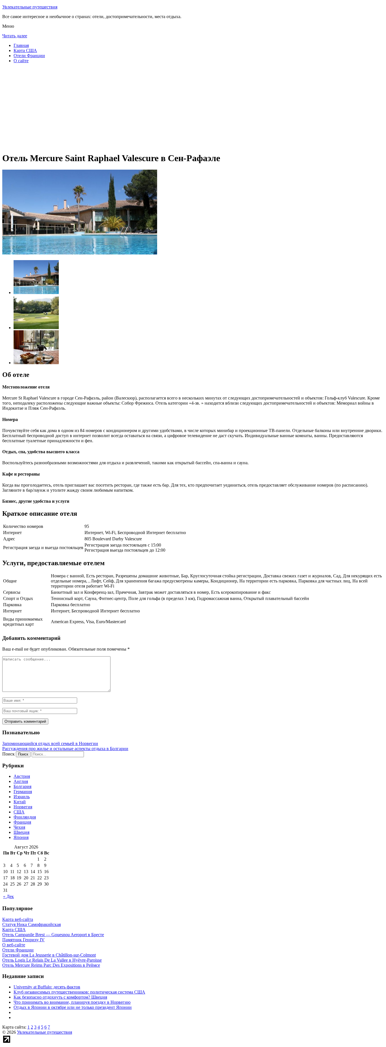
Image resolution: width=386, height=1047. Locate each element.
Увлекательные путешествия (29, 7)
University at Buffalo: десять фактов (47, 987)
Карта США (25, 50)
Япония (21, 837)
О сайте (21, 60)
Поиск (8, 754)
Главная (21, 45)
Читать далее (14, 35)
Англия (21, 781)
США (19, 811)
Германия (23, 791)
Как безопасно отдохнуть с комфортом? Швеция (60, 997)
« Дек (8, 896)
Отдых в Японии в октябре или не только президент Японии (73, 1007)
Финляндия (25, 817)
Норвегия (23, 806)
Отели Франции (29, 55)
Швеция (21, 832)
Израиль (22, 796)
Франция (22, 822)
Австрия (22, 776)
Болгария (22, 786)
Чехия (19, 827)
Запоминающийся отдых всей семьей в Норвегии (50, 743)
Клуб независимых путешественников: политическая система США (79, 992)
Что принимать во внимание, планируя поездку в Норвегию (72, 1002)
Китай (20, 801)
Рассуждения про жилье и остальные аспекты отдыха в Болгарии (65, 748)
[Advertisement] (171, 107)
